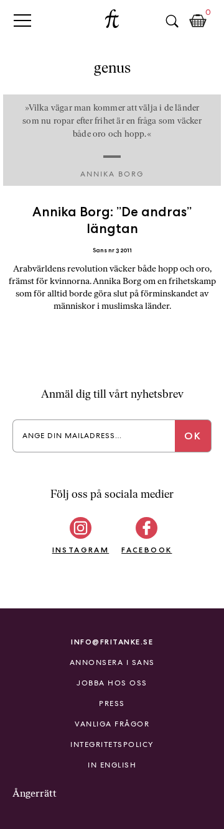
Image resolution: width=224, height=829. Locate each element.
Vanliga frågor (112, 724)
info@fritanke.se (112, 641)
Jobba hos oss (112, 683)
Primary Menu (22, 20)
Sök (171, 21)
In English (112, 765)
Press (112, 703)
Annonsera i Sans (112, 662)
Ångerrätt (34, 793)
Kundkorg (198, 21)
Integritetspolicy (112, 744)
